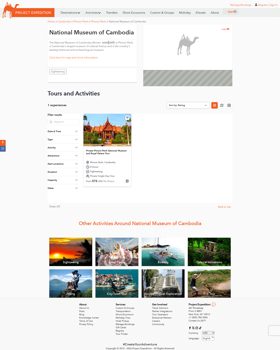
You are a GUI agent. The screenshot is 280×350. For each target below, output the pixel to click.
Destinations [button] (69, 13)
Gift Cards (121, 327)
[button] (3, 143)
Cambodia (65, 21)
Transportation (123, 311)
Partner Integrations (162, 311)
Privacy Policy (86, 324)
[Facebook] (190, 328)
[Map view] (222, 105)
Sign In (274, 5)
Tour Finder (122, 334)
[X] (193, 328)
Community (158, 324)
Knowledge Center (89, 317)
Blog (81, 314)
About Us (84, 308)
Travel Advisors (160, 308)
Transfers (112, 13)
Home (52, 21)
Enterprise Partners (161, 317)
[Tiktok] (200, 328)
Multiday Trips (123, 317)
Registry (120, 330)
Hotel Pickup (122, 321)
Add (225, 29)
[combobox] (208, 338)
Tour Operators (160, 314)
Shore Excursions (134, 13)
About (215, 13)
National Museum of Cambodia (127, 21)
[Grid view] (214, 105)
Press (81, 311)
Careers (156, 321)
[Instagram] (197, 328)
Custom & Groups (162, 13)
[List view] (229, 105)
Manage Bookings (125, 324)
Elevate (201, 13)
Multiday (185, 13)
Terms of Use (86, 321)
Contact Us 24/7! (197, 320)
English (206, 338)
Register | (263, 5)
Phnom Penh (82, 21)
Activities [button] (92, 13)
